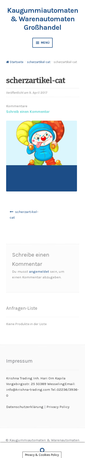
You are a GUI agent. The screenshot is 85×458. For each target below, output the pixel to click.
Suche (42, 450)
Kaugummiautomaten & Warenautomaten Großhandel (42, 19)
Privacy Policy (58, 407)
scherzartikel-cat (38, 62)
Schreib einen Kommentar (28, 112)
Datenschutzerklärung (24, 407)
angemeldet (39, 271)
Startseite (16, 62)
